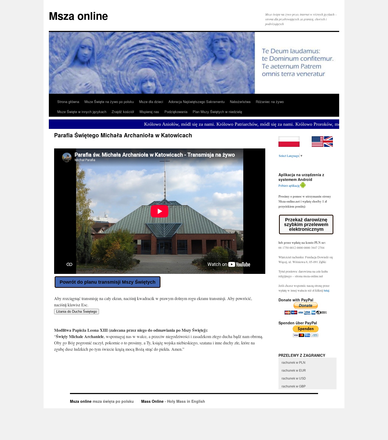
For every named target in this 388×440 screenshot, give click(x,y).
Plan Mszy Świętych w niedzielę (217, 111)
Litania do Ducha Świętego (76, 311)
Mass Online (152, 401)
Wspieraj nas (149, 111)
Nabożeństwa (240, 101)
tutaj (326, 290)
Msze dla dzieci (151, 101)
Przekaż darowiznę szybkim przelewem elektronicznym (306, 224)
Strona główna (68, 101)
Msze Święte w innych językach (81, 111)
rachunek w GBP (294, 386)
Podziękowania (175, 111)
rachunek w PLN (293, 362)
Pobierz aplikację (289, 185)
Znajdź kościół (123, 111)
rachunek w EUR (294, 370)
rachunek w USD (294, 378)
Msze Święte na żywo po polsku (109, 101)
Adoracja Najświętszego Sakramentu (196, 101)
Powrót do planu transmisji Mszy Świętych (107, 282)
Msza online (78, 15)
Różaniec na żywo (270, 101)
